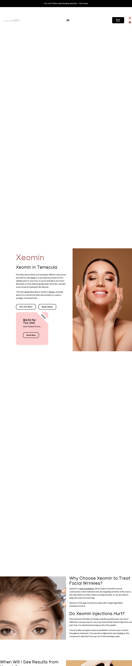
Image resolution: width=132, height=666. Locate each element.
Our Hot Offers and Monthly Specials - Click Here (66, 3)
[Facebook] (130, 22)
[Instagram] (130, 18)
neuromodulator (87, 588)
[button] (68, 20)
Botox (52, 292)
